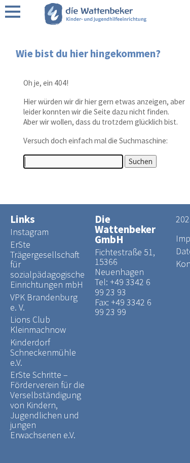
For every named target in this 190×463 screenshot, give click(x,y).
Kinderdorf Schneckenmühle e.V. (43, 352)
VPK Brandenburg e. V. (44, 302)
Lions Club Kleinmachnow (38, 324)
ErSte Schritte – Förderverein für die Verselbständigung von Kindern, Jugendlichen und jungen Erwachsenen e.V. (47, 405)
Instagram (29, 232)
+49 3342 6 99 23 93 (122, 287)
